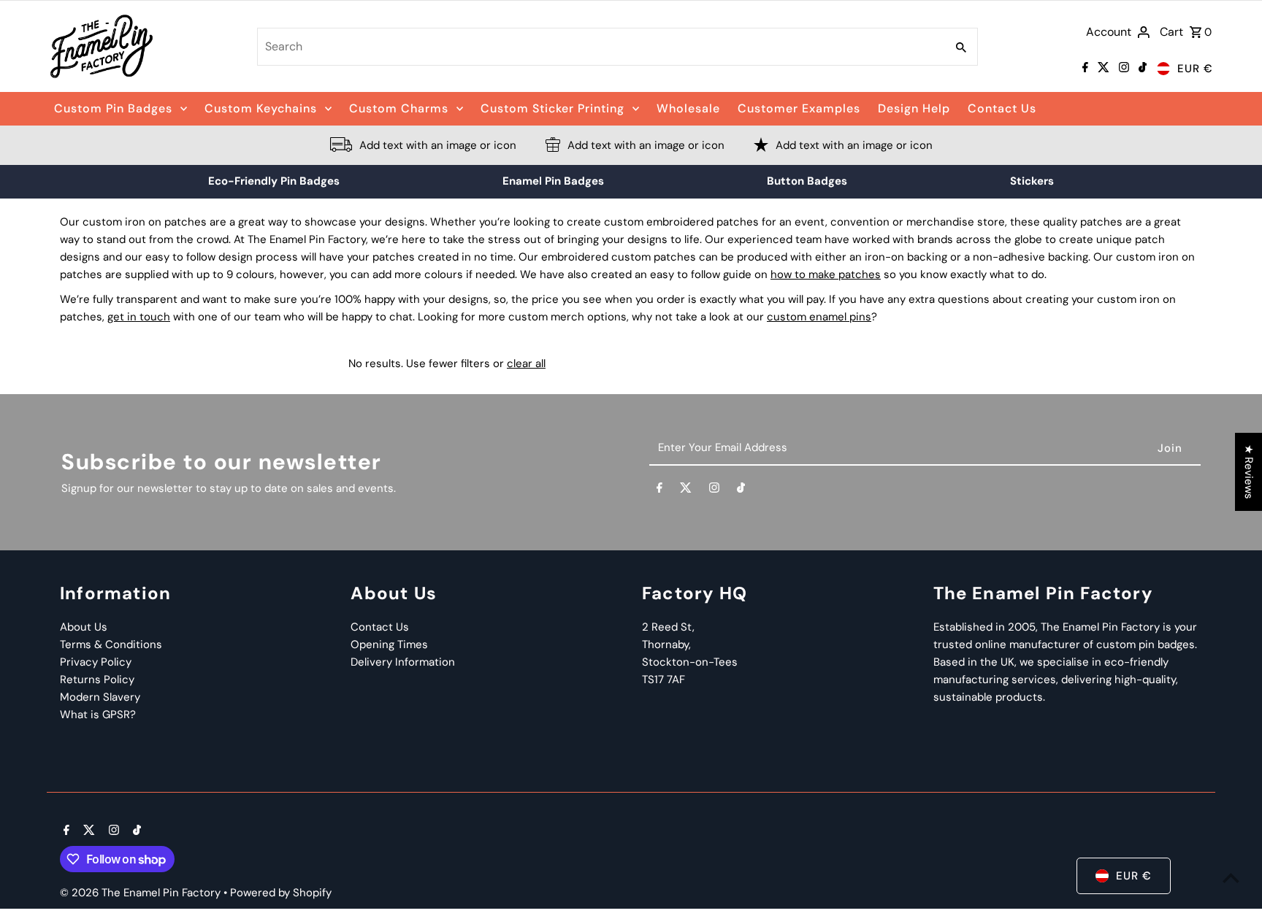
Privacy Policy (95, 662)
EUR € (1195, 68)
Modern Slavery (100, 697)
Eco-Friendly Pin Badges (274, 181)
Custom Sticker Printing (552, 108)
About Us (83, 627)
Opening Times (389, 644)
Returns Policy (97, 679)
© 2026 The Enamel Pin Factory (141, 892)
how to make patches (825, 274)
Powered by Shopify (281, 892)
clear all (526, 363)
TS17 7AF (663, 679)
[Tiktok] (1141, 68)
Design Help (914, 108)
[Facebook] (1083, 68)
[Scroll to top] (1231, 877)
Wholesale (688, 108)
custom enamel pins (819, 316)
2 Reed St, (668, 627)
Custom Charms (398, 108)
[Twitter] (1101, 68)
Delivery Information (403, 662)
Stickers (1032, 181)
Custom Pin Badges (113, 108)
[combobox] (600, 46)
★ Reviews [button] (1249, 471)
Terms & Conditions (111, 644)
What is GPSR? (98, 714)
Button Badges (807, 181)
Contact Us (1002, 108)
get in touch (138, 316)
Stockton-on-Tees (690, 662)
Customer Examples (799, 108)
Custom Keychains (260, 108)
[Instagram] (1122, 68)
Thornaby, (666, 644)
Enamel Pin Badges (553, 181)
